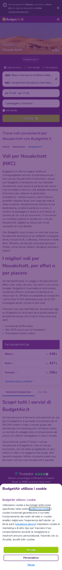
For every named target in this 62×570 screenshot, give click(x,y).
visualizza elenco (25, 524)
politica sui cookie (40, 508)
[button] (31, 564)
